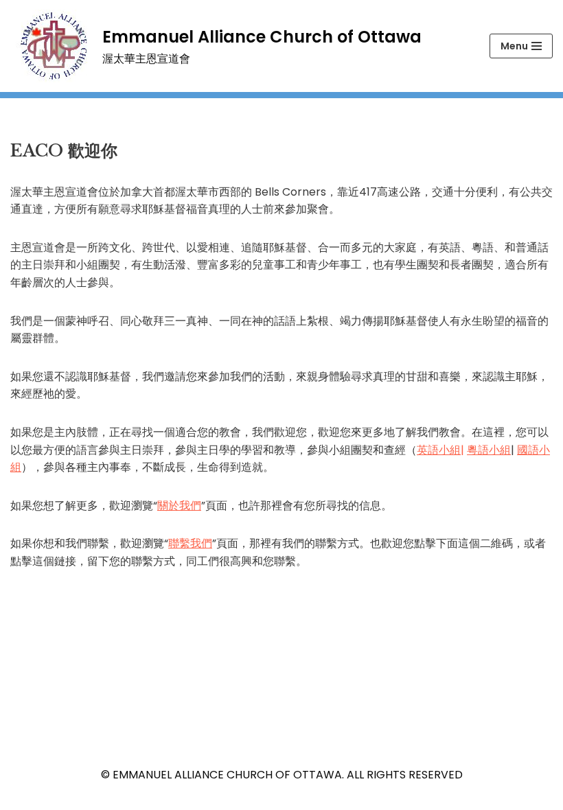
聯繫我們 (190, 543)
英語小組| (440, 450)
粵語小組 (489, 450)
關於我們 (179, 505)
